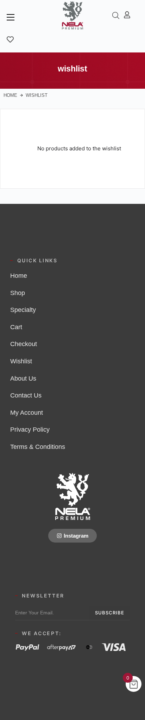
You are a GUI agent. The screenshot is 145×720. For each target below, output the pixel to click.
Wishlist (21, 361)
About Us (23, 378)
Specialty (23, 309)
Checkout (23, 344)
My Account (26, 412)
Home (10, 95)
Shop (17, 292)
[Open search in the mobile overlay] (115, 15)
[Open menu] (11, 17)
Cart (16, 327)
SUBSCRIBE (109, 612)
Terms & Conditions (37, 446)
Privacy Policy (30, 429)
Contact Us (26, 395)
